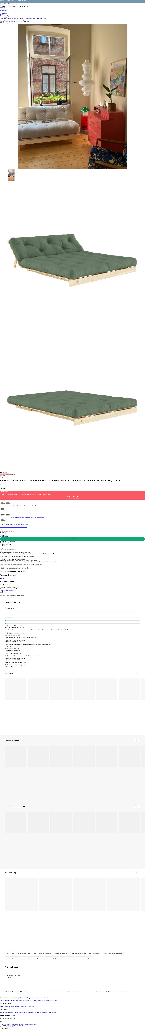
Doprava (10, 1006)
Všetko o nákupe (4, 1006)
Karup (34, 953)
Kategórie (4, 20)
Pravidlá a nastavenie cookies (30, 1024)
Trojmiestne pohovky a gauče (79, 953)
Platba (24, 1006)
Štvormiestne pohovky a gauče (84, 958)
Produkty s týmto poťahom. (6, 590)
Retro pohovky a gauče (94, 953)
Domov (1, 20)
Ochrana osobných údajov (17, 1024)
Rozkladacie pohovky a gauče (13, 958)
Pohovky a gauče (22, 20)
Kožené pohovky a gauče (52, 958)
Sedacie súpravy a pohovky (14, 20)
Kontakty (5, 1012)
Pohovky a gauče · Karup (24, 953)
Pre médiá (39, 1012)
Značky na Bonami (15, 1012)
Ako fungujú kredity (30, 1006)
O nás (9, 1012)
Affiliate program (46, 1012)
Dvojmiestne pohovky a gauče (61, 953)
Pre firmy (35, 1012)
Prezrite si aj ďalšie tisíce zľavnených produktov (38, 494)
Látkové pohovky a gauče (67, 958)
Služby (1, 1012)
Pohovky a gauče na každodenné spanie (112, 953)
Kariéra (31, 1012)
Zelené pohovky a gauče (45, 953)
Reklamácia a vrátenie (17, 1006)
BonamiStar (53, 1012)
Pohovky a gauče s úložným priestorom (33, 958)
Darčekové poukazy (24, 1012)
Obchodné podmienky (5, 1024)
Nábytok (7, 20)
